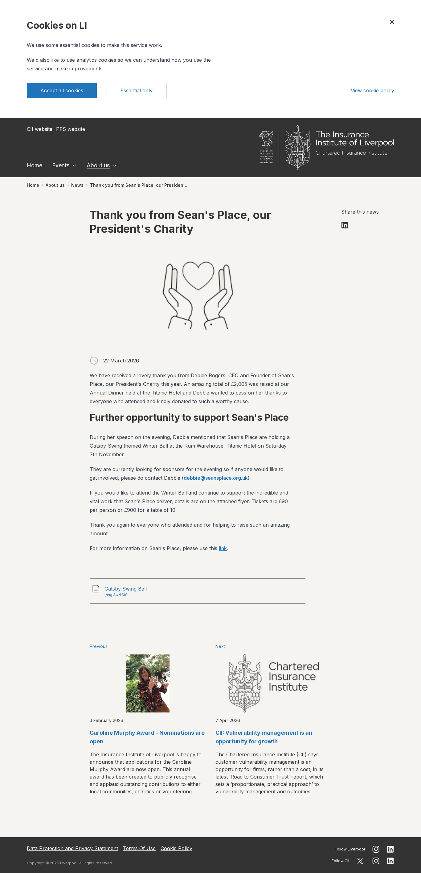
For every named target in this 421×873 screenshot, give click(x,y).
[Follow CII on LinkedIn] (390, 861)
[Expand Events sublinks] (74, 165)
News (77, 185)
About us (98, 165)
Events (60, 165)
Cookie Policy (176, 848)
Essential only (137, 90)
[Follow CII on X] (360, 861)
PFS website (70, 129)
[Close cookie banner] (392, 22)
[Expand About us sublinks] (114, 165)
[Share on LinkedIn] (345, 225)
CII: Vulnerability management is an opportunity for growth (263, 737)
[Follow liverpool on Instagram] (376, 849)
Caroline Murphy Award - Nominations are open (147, 737)
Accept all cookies (61, 90)
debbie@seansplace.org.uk (216, 478)
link (223, 548)
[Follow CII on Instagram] (376, 861)
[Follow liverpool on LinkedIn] (390, 849)
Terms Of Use (139, 848)
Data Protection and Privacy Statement (72, 848)
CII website (39, 129)
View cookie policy (372, 90)
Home (34, 165)
